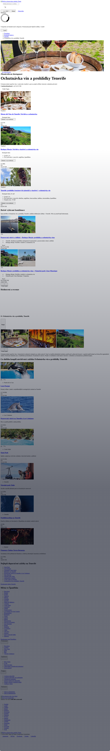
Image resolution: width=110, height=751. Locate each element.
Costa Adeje (7, 605)
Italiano (6, 718)
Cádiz (5, 630)
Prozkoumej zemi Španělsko (8, 639)
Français (6, 715)
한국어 (6, 716)
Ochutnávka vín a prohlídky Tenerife (14, 581)
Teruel (6, 616)
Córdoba (6, 604)
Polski (5, 725)
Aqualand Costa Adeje (10, 570)
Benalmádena (8, 613)
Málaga (6, 597)
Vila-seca (6, 631)
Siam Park (7, 567)
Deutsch (6, 710)
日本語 (6, 721)
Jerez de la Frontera (9, 622)
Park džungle (7, 575)
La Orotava (7, 628)
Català (6, 706)
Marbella (6, 627)
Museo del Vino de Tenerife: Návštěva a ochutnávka (19, 114)
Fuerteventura (8, 610)
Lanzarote (7, 607)
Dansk (6, 709)
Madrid (6, 593)
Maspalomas (7, 620)
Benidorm (7, 614)
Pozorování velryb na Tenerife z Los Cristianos (17, 573)
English (6, 704)
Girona (6, 617)
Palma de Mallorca (9, 602)
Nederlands (7, 720)
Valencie (6, 596)
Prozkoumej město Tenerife (8, 584)
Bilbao (6, 619)
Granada (6, 599)
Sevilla (6, 594)
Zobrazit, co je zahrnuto (7, 119)
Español (6, 713)
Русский (6, 726)
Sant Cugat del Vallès (10, 634)
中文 (5, 729)
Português (7, 723)
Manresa (6, 636)
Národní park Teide (9, 576)
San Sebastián (8, 624)
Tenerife (6, 600)
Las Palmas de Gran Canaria (12, 611)
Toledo (6, 608)
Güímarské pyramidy (10, 578)
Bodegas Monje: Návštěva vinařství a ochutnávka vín (19, 149)
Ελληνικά (6, 712)
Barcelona (7, 591)
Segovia (6, 633)
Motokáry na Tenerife (10, 571)
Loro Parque (7, 568)
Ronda (6, 625)
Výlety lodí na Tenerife (10, 579)
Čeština (6, 707)
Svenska (6, 728)
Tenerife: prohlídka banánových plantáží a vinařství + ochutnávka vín (25, 190)
